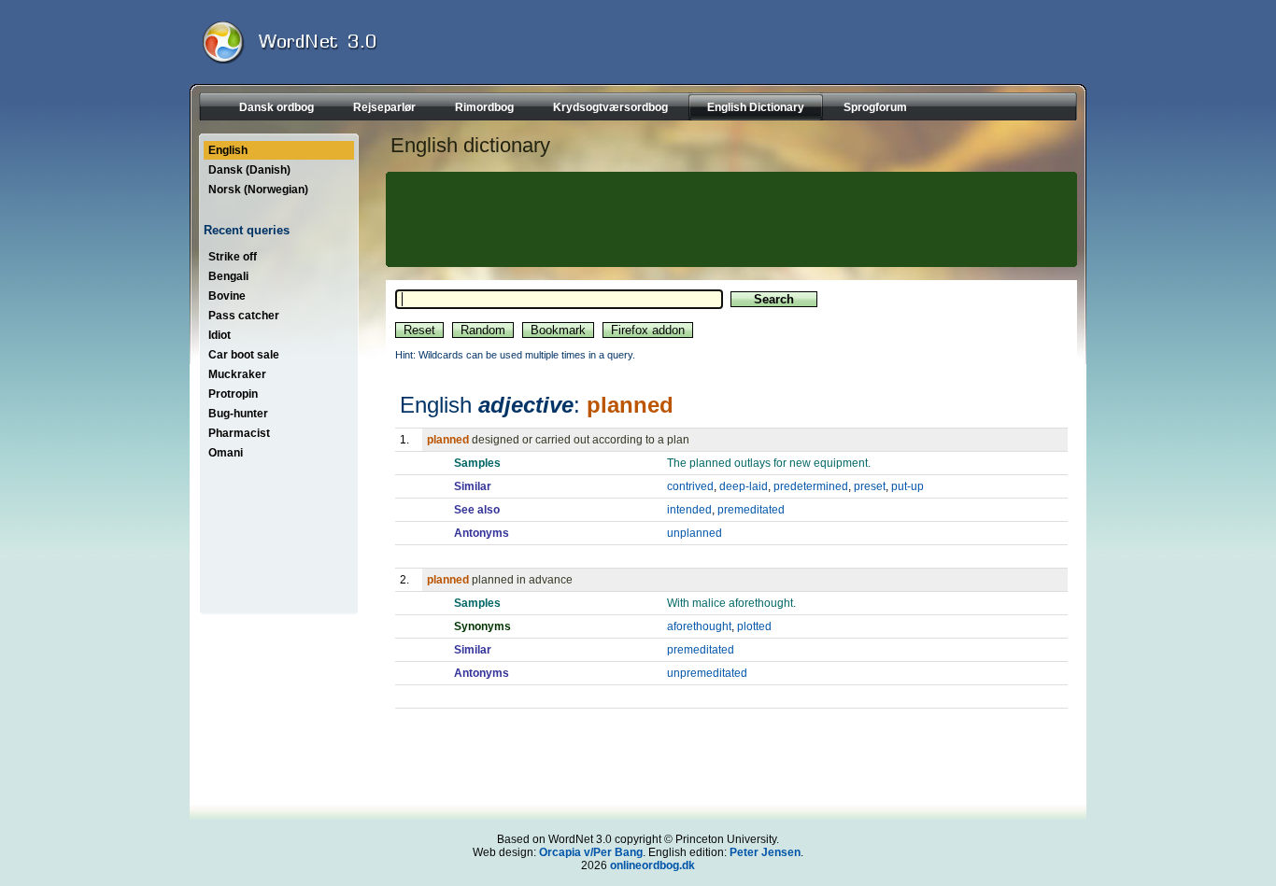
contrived (690, 486)
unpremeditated (707, 673)
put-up (907, 486)
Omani (225, 452)
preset (870, 486)
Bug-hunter (238, 413)
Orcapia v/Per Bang (591, 852)
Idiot (219, 335)
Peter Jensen (765, 852)
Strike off (232, 256)
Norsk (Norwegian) (258, 189)
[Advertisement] (729, 219)
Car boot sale (243, 354)
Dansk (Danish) (249, 169)
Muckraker (237, 374)
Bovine (227, 295)
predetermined (810, 486)
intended (689, 509)
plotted (754, 626)
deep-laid (743, 486)
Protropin (233, 394)
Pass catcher (243, 315)
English (228, 150)
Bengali (228, 276)
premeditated (751, 509)
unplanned (694, 533)
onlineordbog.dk (652, 865)
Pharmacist (239, 433)
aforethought (699, 626)
